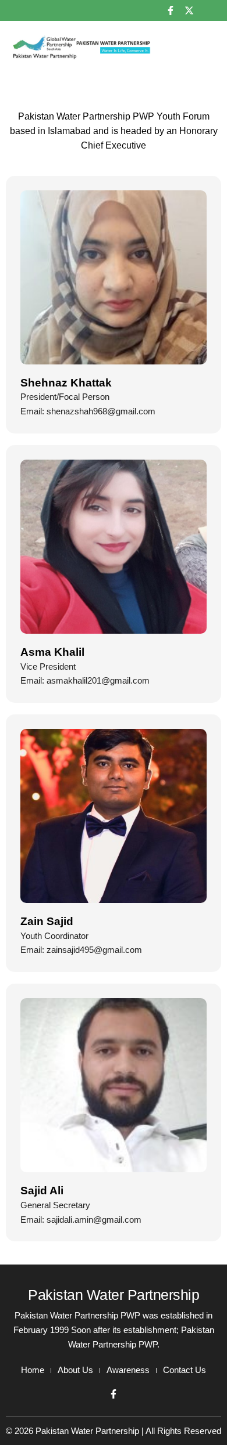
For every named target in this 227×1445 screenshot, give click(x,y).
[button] (206, 47)
